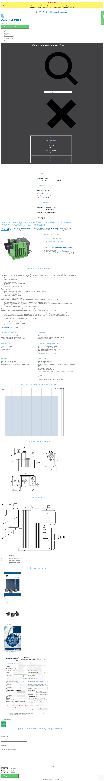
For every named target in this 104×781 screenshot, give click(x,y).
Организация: (4, 736)
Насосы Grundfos (29, 228)
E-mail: (2, 740)
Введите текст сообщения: (8, 749)
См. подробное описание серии (9, 327)
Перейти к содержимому (7, 9)
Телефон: (3, 745)
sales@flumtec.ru (60, 12)
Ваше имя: (3, 732)
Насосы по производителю (15, 228)
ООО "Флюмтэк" (11, 19)
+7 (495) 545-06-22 (45, 12)
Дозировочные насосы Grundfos (46, 228)
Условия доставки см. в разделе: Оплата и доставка (58, 247)
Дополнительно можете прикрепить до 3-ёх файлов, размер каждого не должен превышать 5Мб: (28, 766)
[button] (3, 722)
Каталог (3, 228)
